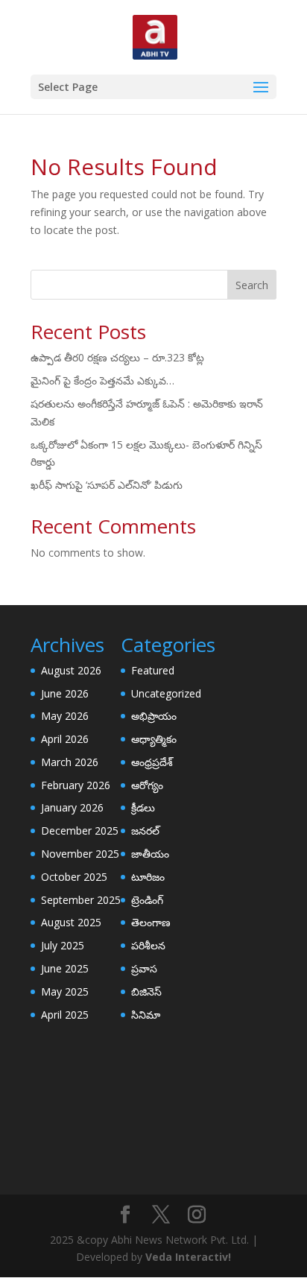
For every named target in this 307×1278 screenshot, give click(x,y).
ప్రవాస (144, 968)
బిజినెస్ (146, 991)
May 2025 (65, 991)
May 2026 (65, 716)
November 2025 (80, 854)
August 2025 (71, 922)
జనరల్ (145, 830)
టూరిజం (148, 877)
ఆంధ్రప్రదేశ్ (152, 762)
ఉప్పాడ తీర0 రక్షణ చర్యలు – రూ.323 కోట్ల (117, 357)
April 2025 (65, 1014)
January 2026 (72, 807)
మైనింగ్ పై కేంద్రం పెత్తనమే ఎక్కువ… (102, 380)
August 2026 (71, 670)
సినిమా (145, 1014)
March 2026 (69, 762)
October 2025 (74, 877)
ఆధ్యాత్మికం (154, 739)
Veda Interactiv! (188, 1257)
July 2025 (62, 945)
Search (251, 285)
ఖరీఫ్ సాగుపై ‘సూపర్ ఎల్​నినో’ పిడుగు (107, 485)
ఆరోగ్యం (147, 785)
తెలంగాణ (151, 922)
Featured (152, 670)
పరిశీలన (148, 945)
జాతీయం (150, 854)
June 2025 (65, 968)
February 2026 (75, 785)
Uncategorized (166, 693)
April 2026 (65, 739)
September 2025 (81, 900)
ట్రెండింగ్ (147, 900)
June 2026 (65, 693)
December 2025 (79, 830)
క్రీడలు (143, 807)
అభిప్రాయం (154, 716)
